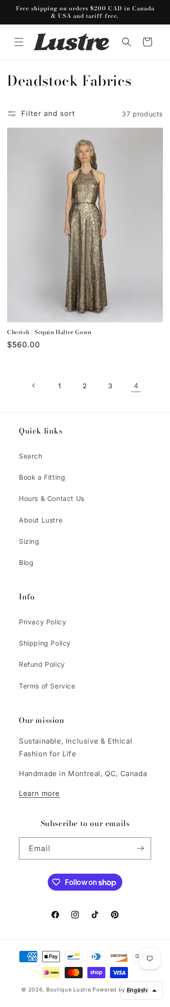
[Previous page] (34, 385)
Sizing (29, 541)
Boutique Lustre (68, 989)
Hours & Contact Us (52, 498)
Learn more (39, 793)
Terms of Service (47, 686)
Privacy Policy (42, 622)
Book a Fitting (42, 477)
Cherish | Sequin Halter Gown (49, 332)
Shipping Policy (45, 643)
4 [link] (136, 385)
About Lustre (40, 520)
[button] (18, 42)
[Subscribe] (140, 848)
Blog (26, 562)
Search (30, 456)
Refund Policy (42, 664)
